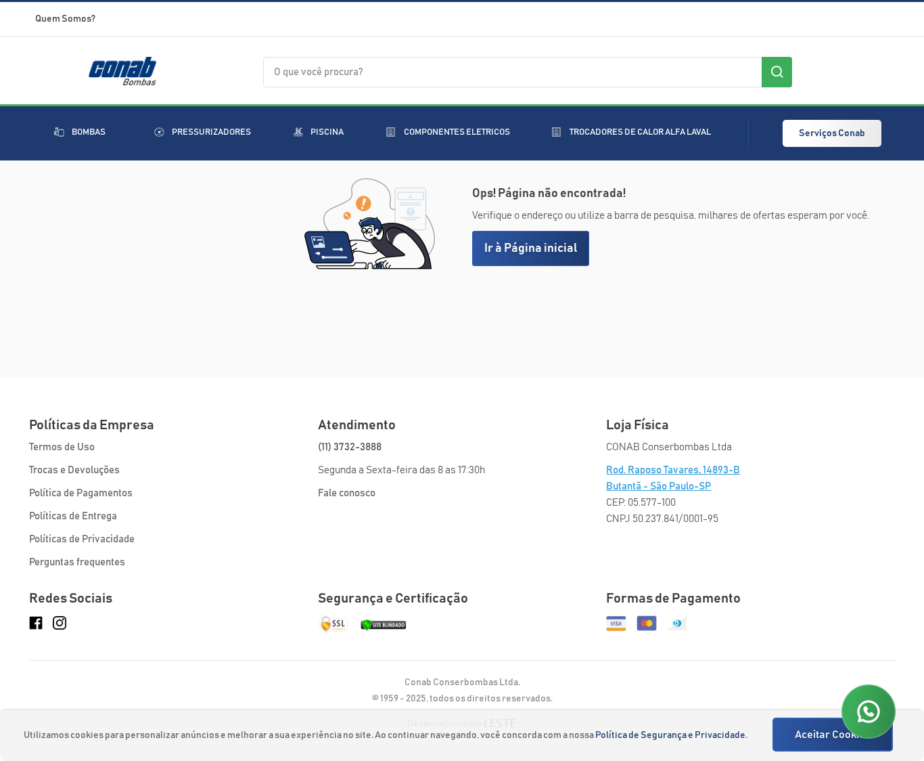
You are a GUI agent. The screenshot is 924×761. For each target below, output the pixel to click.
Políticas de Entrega (73, 516)
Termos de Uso (62, 447)
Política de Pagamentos (81, 493)
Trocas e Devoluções (74, 470)
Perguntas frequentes (77, 562)
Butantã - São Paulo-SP (658, 486)
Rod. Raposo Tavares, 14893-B (673, 470)
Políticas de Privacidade (82, 539)
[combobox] (527, 72)
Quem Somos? (65, 19)
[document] (463, 735)
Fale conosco (346, 493)
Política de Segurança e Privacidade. (671, 735)
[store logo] (122, 80)
